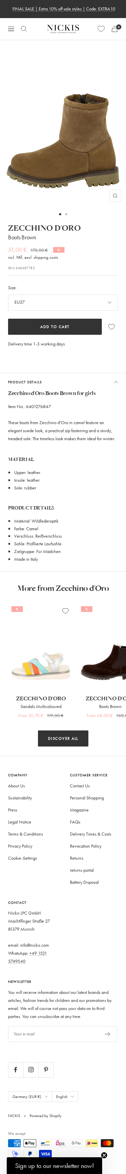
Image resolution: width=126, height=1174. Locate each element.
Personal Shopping (87, 798)
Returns (76, 858)
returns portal (82, 870)
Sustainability (20, 798)
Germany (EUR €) (26, 1096)
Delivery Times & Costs (90, 834)
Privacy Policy (20, 846)
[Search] (24, 29)
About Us (16, 786)
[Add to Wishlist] (111, 326)
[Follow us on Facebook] (15, 1069)
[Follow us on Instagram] (30, 1069)
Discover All (63, 738)
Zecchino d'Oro (44, 228)
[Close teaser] (104, 1155)
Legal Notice (19, 822)
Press (12, 810)
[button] (54, 1165)
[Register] (108, 1034)
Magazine (79, 810)
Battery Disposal (84, 882)
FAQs (75, 822)
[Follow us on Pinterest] (45, 1069)
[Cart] (114, 29)
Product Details (25, 382)
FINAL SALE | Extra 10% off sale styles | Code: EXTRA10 (63, 9)
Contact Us (80, 786)
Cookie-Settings (22, 858)
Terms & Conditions (25, 834)
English (62, 1096)
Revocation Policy (85, 846)
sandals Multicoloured (40, 706)
